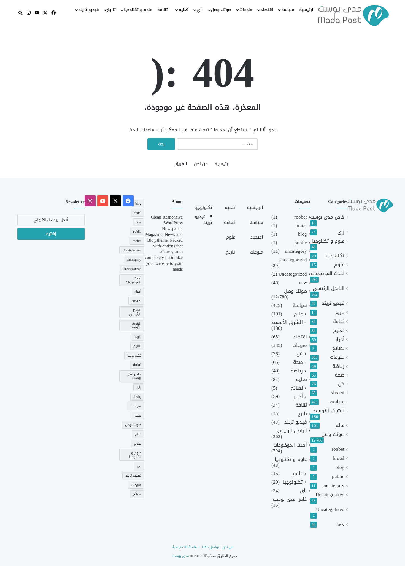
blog (340, 467)
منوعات (245, 9)
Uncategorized (330, 494)
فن (341, 384)
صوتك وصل (221, 9)
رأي (200, 9)
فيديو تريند (89, 9)
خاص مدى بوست (327, 217)
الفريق (180, 164)
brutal (338, 458)
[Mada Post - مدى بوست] (353, 15)
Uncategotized (330, 509)
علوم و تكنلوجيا (138, 9)
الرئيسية (306, 9)
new (340, 524)
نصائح (338, 348)
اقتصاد (267, 9)
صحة (339, 375)
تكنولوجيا (334, 256)
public (338, 476)
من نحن (201, 164)
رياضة (338, 366)
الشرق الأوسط (328, 411)
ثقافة (162, 9)
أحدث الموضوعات (327, 273)
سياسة (287, 9)
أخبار (339, 339)
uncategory (333, 485)
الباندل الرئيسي (328, 288)
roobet (338, 449)
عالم (339, 425)
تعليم (183, 9)
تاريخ (111, 9)
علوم (339, 265)
